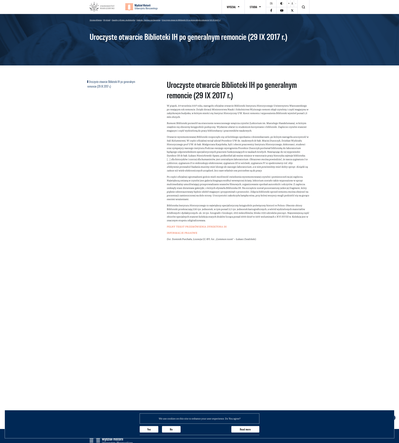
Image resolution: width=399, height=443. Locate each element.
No (171, 429)
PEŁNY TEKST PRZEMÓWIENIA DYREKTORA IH (197, 226)
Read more (245, 429)
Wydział (231, 7)
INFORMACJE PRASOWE (182, 233)
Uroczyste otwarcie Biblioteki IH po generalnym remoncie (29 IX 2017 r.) (111, 84)
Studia (253, 7)
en (271, 3)
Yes (149, 429)
